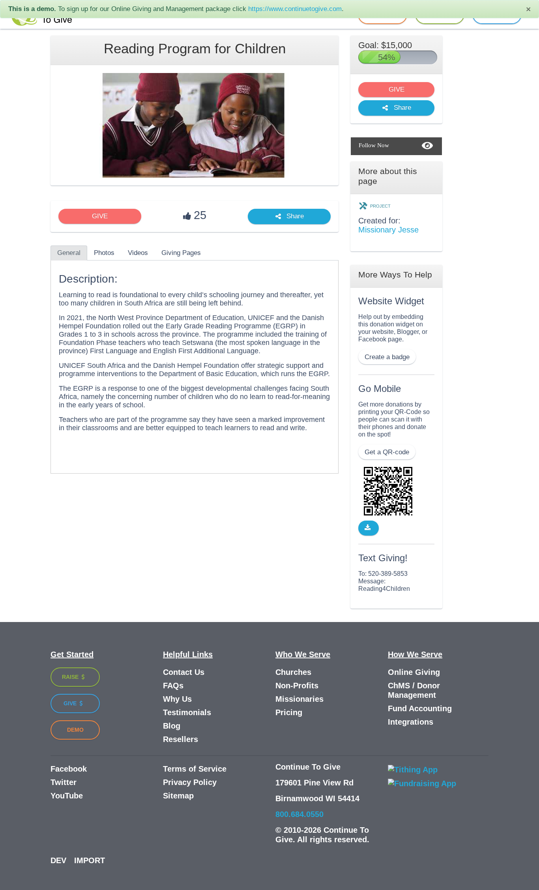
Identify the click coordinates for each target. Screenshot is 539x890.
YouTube (67, 795)
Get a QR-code (387, 452)
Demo (75, 730)
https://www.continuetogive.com (295, 9)
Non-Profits (296, 685)
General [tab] (68, 253)
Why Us (177, 699)
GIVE (100, 216)
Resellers (180, 739)
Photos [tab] (104, 253)
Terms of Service (194, 768)
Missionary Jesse (388, 229)
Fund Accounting (420, 708)
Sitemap (178, 795)
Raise (71, 677)
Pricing (288, 712)
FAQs (173, 685)
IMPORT (89, 860)
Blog (171, 725)
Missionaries (299, 699)
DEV (58, 860)
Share (294, 216)
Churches (293, 672)
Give (71, 703)
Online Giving (414, 672)
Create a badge (387, 357)
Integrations (410, 722)
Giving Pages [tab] (181, 253)
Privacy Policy (190, 782)
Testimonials (187, 712)
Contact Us (183, 672)
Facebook (69, 768)
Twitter (64, 782)
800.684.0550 (299, 814)
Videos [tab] (138, 253)
